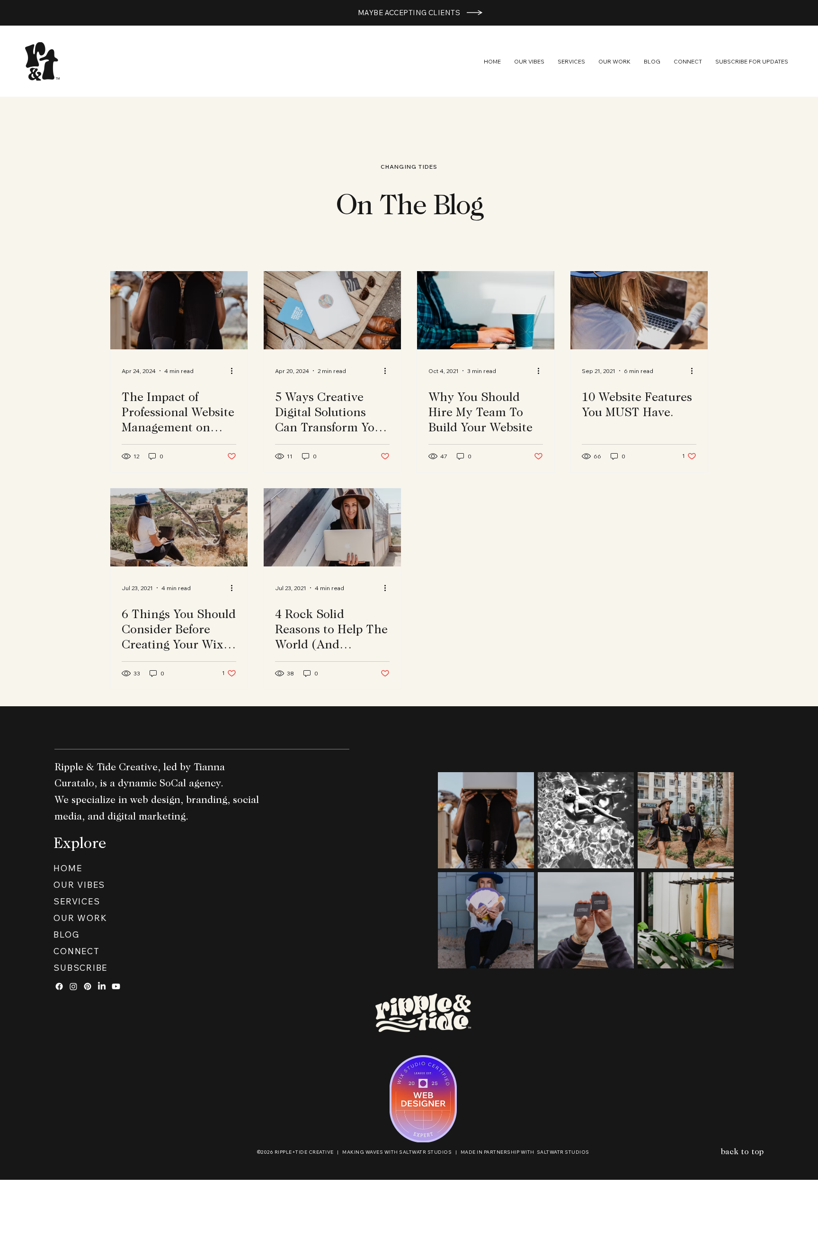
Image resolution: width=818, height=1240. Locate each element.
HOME (67, 868)
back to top (742, 1153)
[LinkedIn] (102, 986)
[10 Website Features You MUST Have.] (639, 310)
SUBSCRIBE (80, 967)
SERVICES (76, 901)
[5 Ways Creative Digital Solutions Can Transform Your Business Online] (332, 310)
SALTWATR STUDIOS (425, 1152)
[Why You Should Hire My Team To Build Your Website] (485, 310)
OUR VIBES (79, 884)
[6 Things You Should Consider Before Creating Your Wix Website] (179, 527)
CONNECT (76, 951)
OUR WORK (80, 917)
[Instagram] (73, 986)
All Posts (191, 245)
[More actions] (234, 370)
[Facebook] (59, 986)
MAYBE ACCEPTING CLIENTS (409, 12)
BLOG (66, 934)
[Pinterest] (87, 986)
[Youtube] (116, 986)
